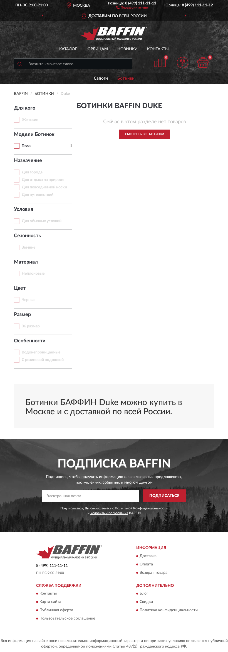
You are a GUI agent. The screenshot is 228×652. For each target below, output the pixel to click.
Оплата (146, 564)
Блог (144, 593)
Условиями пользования (109, 513)
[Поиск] (19, 63)
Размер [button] (22, 314)
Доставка (148, 556)
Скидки (146, 602)
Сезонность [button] (27, 235)
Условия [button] (23, 209)
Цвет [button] (20, 288)
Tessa (26, 146)
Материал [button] (26, 262)
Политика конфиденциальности (169, 610)
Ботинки (126, 78)
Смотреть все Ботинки (144, 134)
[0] (203, 62)
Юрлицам (97, 49)
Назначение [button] (28, 160)
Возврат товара (153, 573)
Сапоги (101, 78)
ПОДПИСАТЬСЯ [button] (164, 496)
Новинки (127, 49)
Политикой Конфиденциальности (141, 508)
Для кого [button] (24, 108)
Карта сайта (50, 602)
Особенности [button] (30, 340)
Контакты (158, 49)
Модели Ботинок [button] (34, 134)
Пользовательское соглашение (67, 618)
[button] (132, 7)
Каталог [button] (68, 49)
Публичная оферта (56, 610)
